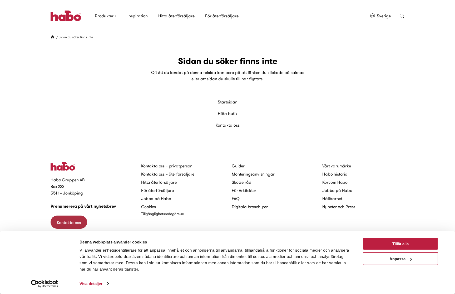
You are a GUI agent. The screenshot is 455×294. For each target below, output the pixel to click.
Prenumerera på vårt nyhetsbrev (83, 206)
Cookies (148, 206)
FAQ (236, 198)
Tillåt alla (400, 244)
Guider (238, 165)
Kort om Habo (335, 182)
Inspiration (137, 15)
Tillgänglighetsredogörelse (162, 213)
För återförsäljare (222, 15)
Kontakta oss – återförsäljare (167, 174)
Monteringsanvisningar (253, 174)
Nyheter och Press (338, 206)
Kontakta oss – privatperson (166, 165)
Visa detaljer (91, 283)
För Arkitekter (244, 190)
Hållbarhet (332, 198)
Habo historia (335, 174)
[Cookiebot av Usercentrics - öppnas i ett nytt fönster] (45, 284)
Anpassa (397, 258)
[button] (401, 15)
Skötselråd (241, 182)
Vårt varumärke (336, 165)
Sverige (384, 15)
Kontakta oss (228, 125)
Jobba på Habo (156, 198)
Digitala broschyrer (250, 206)
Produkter (106, 15)
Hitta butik (228, 113)
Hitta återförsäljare (176, 15)
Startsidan (228, 101)
